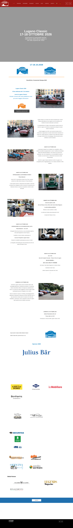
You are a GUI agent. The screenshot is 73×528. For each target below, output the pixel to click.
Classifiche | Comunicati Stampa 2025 (36, 80)
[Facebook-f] (67, 3)
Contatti (52, 3)
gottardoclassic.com (22, 335)
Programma (25, 3)
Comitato (47, 3)
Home (14, 3)
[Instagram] (70, 3)
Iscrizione (19, 3)
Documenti (31, 3)
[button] (21, 111)
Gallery (37, 3)
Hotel (42, 3)
